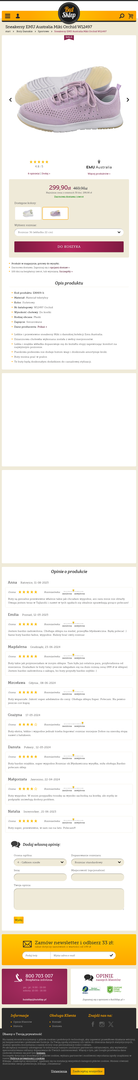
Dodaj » (46, 173)
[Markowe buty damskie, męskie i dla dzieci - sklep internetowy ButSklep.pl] (69, 13)
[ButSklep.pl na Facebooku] (92, 1023)
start (8, 31)
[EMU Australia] (99, 164)
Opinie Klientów (22, 1022)
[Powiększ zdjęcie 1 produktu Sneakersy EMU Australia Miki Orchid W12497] (69, 99)
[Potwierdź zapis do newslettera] (111, 955)
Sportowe (43, 31)
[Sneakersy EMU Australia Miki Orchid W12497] (55, 213)
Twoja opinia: (22, 885)
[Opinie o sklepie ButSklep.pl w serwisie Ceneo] (114, 990)
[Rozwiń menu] (8, 16)
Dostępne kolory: (25, 203)
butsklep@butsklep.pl (34, 999)
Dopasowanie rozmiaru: (86, 855)
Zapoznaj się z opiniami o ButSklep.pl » (104, 999)
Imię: (17, 870)
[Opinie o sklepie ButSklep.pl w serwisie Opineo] (91, 990)
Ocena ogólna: (23, 855)
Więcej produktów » (99, 174)
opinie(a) (34, 173)
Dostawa (57, 1026)
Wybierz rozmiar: (25, 225)
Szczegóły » (66, 271)
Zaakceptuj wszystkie (88, 1071)
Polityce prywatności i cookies (27, 1058)
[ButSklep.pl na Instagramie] (101, 1023)
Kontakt (56, 1022)
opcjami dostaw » (60, 267)
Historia (17, 1026)
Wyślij (18, 920)
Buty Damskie (25, 31)
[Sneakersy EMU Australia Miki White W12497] (28, 213)
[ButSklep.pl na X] (110, 1023)
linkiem (40, 1053)
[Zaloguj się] (18, 16)
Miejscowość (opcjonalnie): (88, 870)
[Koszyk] (131, 16)
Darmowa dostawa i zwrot (69, 196)
